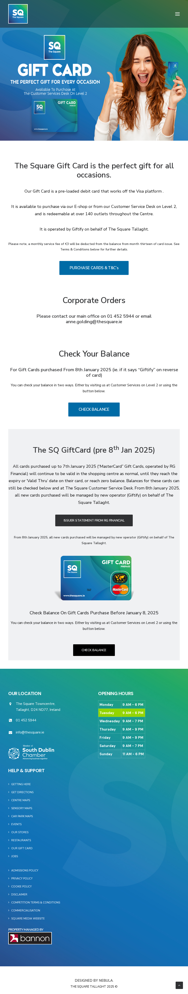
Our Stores (19, 832)
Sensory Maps (21, 808)
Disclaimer (19, 894)
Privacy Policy (22, 878)
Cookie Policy (21, 886)
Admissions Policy (24, 870)
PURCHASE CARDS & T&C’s (94, 268)
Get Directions (22, 792)
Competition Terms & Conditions (35, 902)
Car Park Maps (22, 816)
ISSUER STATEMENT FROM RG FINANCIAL (94, 520)
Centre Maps (20, 800)
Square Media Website (28, 918)
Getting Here (21, 784)
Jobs (14, 856)
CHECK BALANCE (94, 409)
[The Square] (18, 14)
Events (16, 824)
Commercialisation (25, 910)
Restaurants (21, 840)
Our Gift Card (22, 848)
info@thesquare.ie (30, 732)
